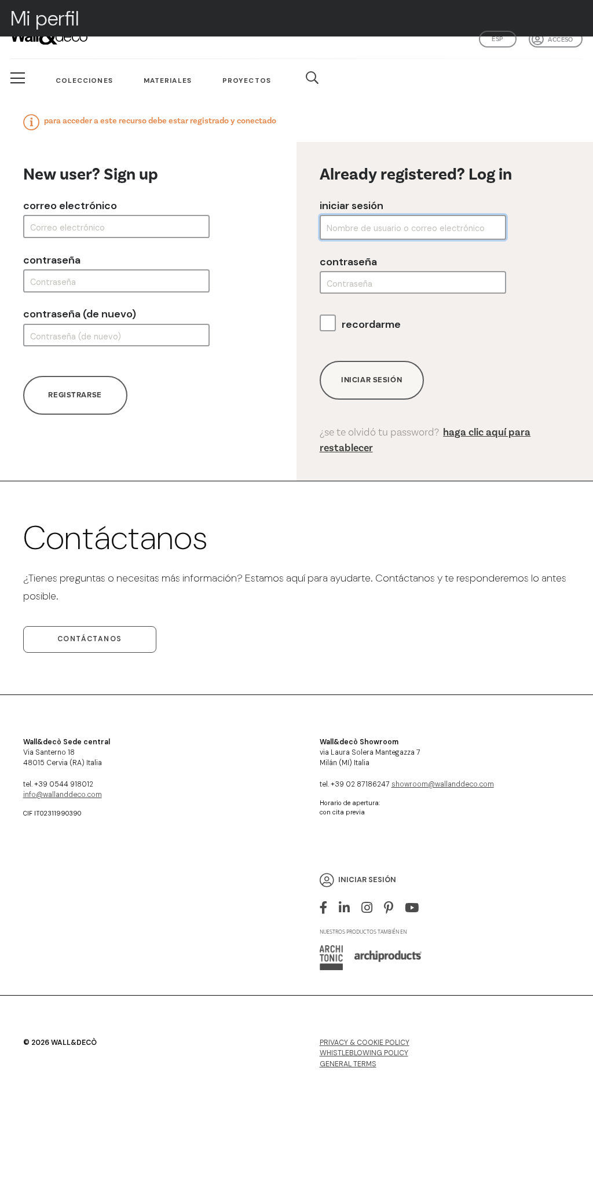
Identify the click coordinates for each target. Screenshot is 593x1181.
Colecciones (84, 80)
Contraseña (51, 260)
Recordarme (371, 324)
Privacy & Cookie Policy (364, 1042)
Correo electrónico (70, 205)
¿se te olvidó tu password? (425, 440)
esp (497, 38)
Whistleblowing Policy (364, 1053)
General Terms (348, 1064)
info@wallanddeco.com (62, 794)
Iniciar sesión (351, 205)
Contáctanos (89, 638)
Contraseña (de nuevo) (79, 314)
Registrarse (74, 394)
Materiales (168, 80)
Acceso (560, 39)
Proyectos (246, 80)
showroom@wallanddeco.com (442, 784)
